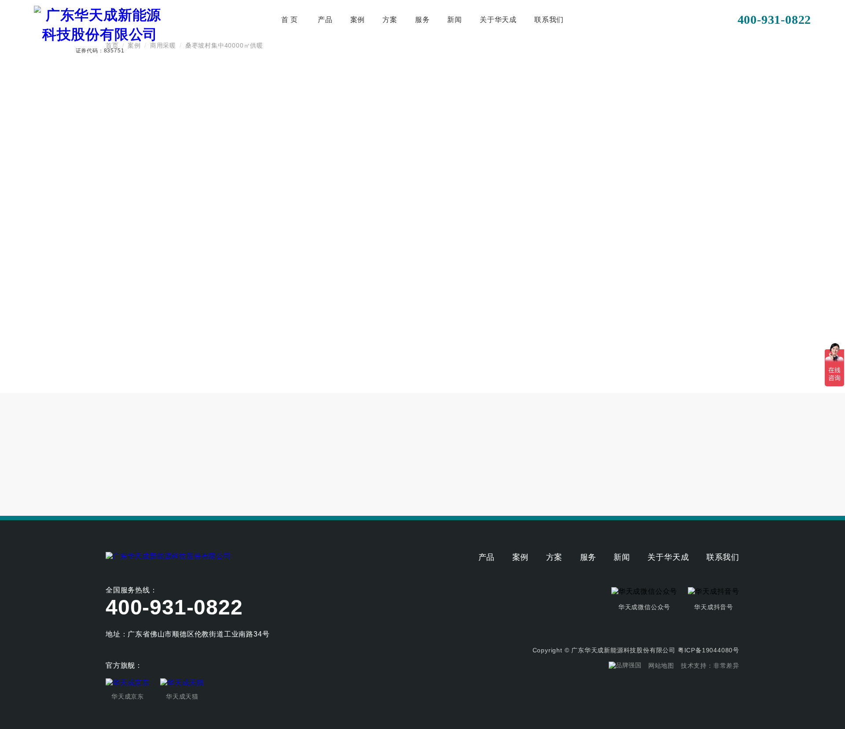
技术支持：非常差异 (710, 665)
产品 (325, 19)
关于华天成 (498, 19)
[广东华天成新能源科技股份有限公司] (168, 555)
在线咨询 (601, 318)
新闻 (454, 19)
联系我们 (549, 19)
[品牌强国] (625, 665)
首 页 (289, 19)
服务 (422, 19)
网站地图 (661, 665)
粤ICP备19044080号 (708, 650)
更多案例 (706, 455)
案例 (357, 19)
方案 (389, 19)
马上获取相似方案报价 (533, 318)
